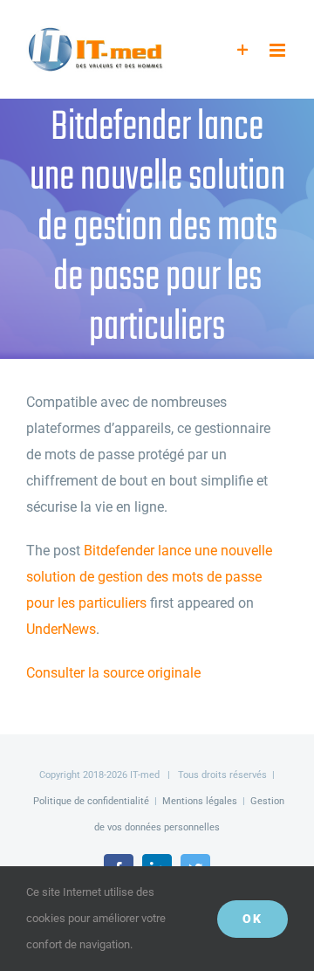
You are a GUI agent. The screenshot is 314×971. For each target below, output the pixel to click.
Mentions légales (199, 801)
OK (252, 919)
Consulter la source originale (113, 673)
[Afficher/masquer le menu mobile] (279, 50)
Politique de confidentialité (91, 801)
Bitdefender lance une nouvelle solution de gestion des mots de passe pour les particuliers (149, 576)
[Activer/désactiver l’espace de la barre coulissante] (243, 50)
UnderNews (61, 629)
